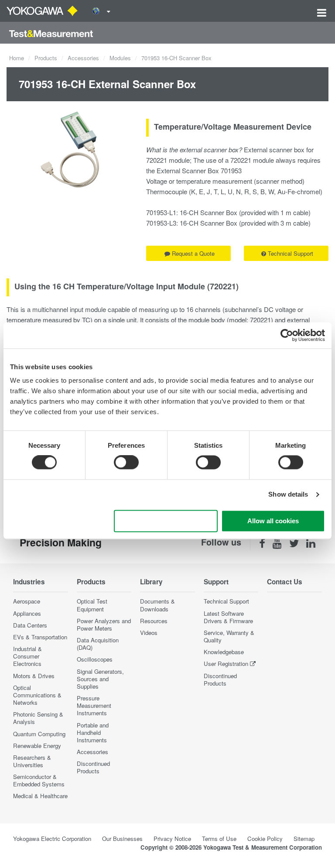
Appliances (27, 613)
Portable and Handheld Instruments (93, 732)
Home (16, 58)
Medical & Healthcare (40, 796)
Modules (120, 58)
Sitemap (304, 838)
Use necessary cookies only (165, 521)
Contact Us (284, 582)
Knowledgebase (224, 652)
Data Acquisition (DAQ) (98, 644)
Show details (288, 494)
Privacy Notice (172, 838)
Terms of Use (219, 838)
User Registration (226, 663)
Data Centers (30, 625)
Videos (148, 632)
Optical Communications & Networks (37, 695)
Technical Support (290, 253)
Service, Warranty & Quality (229, 636)
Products (45, 58)
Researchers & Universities (32, 761)
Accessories (83, 58)
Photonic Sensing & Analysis (38, 718)
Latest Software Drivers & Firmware (228, 617)
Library (151, 582)
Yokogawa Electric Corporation (52, 838)
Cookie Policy (265, 838)
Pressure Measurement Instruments (94, 705)
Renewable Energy (37, 745)
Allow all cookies (273, 521)
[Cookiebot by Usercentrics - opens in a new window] (287, 335)
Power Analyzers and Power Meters (104, 624)
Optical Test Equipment (92, 605)
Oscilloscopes (95, 659)
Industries (29, 582)
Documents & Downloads (157, 605)
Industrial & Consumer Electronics (27, 656)
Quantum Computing (39, 734)
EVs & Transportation (40, 637)
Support (216, 582)
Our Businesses (122, 838)
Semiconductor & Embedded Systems (39, 780)
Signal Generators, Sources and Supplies (100, 678)
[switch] (126, 463)
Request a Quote (193, 253)
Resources (154, 621)
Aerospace (26, 601)
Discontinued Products (93, 767)
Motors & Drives (34, 676)
